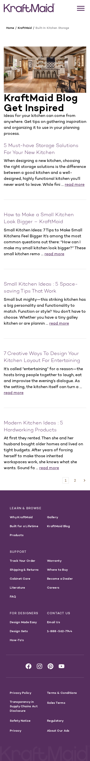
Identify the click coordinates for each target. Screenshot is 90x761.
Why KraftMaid (21, 517)
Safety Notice (20, 720)
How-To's (17, 640)
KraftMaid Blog (58, 526)
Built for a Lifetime (24, 526)
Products (17, 535)
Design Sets (19, 631)
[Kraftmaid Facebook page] (29, 666)
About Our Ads (58, 730)
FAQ (13, 596)
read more (74, 184)
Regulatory (55, 720)
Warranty (54, 560)
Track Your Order (23, 560)
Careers (53, 587)
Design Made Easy (23, 622)
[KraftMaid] (29, 7)
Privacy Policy (20, 693)
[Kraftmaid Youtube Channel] (61, 666)
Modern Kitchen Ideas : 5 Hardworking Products (33, 427)
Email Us (53, 622)
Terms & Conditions (62, 693)
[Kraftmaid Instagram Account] (39, 666)
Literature (17, 587)
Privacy (16, 730)
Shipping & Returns (24, 569)
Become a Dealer (60, 578)
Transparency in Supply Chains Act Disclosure (24, 706)
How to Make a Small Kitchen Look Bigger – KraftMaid (39, 218)
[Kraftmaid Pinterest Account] (51, 666)
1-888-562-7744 (59, 631)
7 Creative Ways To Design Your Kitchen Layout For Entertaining (42, 357)
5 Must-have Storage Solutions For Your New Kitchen (41, 149)
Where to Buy (57, 569)
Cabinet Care (20, 578)
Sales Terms (56, 703)
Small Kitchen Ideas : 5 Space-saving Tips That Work (41, 288)
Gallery (52, 517)
